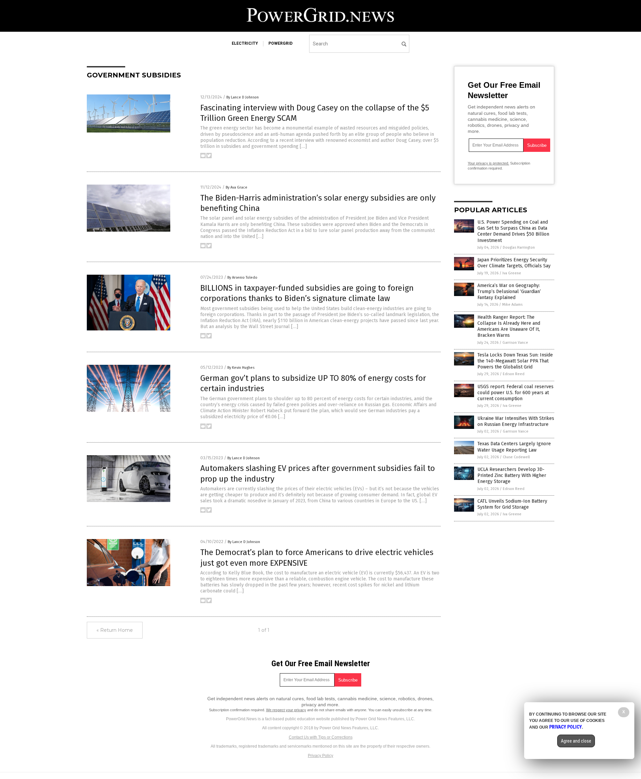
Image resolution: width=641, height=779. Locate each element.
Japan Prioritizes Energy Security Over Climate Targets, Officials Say (514, 263)
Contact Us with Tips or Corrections (321, 737)
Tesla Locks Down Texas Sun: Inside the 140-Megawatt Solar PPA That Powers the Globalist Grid (515, 361)
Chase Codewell (516, 457)
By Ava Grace (236, 187)
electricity (245, 43)
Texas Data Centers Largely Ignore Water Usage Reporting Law (514, 447)
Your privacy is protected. (488, 163)
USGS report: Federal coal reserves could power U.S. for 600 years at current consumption (515, 393)
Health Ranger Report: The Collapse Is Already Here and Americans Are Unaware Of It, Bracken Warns (508, 326)
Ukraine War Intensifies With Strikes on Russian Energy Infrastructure (515, 421)
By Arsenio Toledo (242, 277)
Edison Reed (513, 374)
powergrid (280, 43)
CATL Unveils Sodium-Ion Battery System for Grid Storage (512, 504)
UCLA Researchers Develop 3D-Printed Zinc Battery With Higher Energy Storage (511, 475)
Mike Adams (512, 304)
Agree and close (576, 741)
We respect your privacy (286, 710)
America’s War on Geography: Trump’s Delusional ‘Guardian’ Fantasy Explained (509, 291)
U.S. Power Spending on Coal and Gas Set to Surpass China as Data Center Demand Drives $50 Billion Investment (513, 231)
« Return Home (114, 630)
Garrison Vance (515, 342)
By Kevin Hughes (240, 367)
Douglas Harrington (519, 247)
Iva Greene (511, 273)
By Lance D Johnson (242, 97)
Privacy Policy (320, 755)
